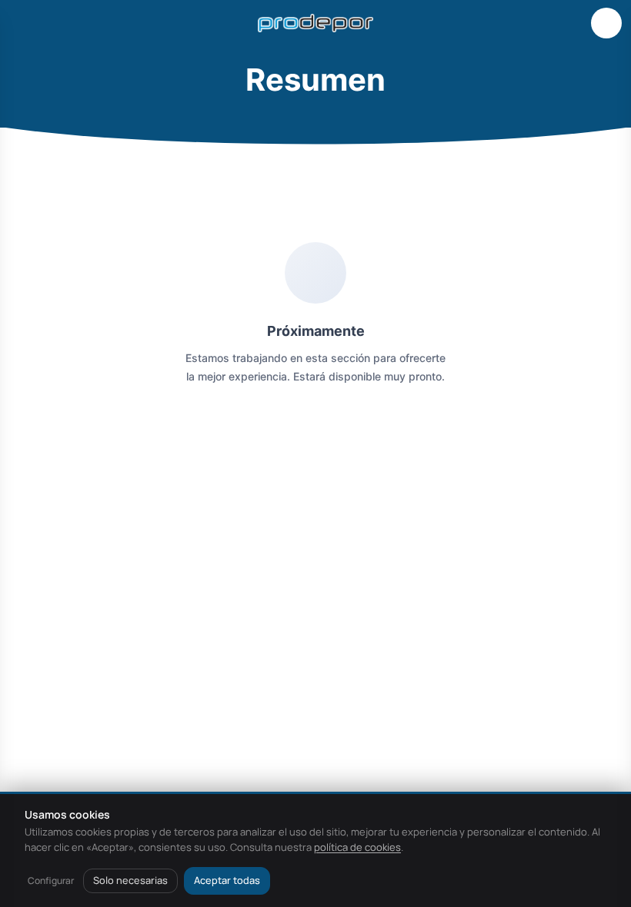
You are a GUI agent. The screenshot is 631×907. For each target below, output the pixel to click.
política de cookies (357, 847)
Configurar (51, 880)
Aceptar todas (227, 880)
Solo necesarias (130, 880)
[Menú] (24, 23)
